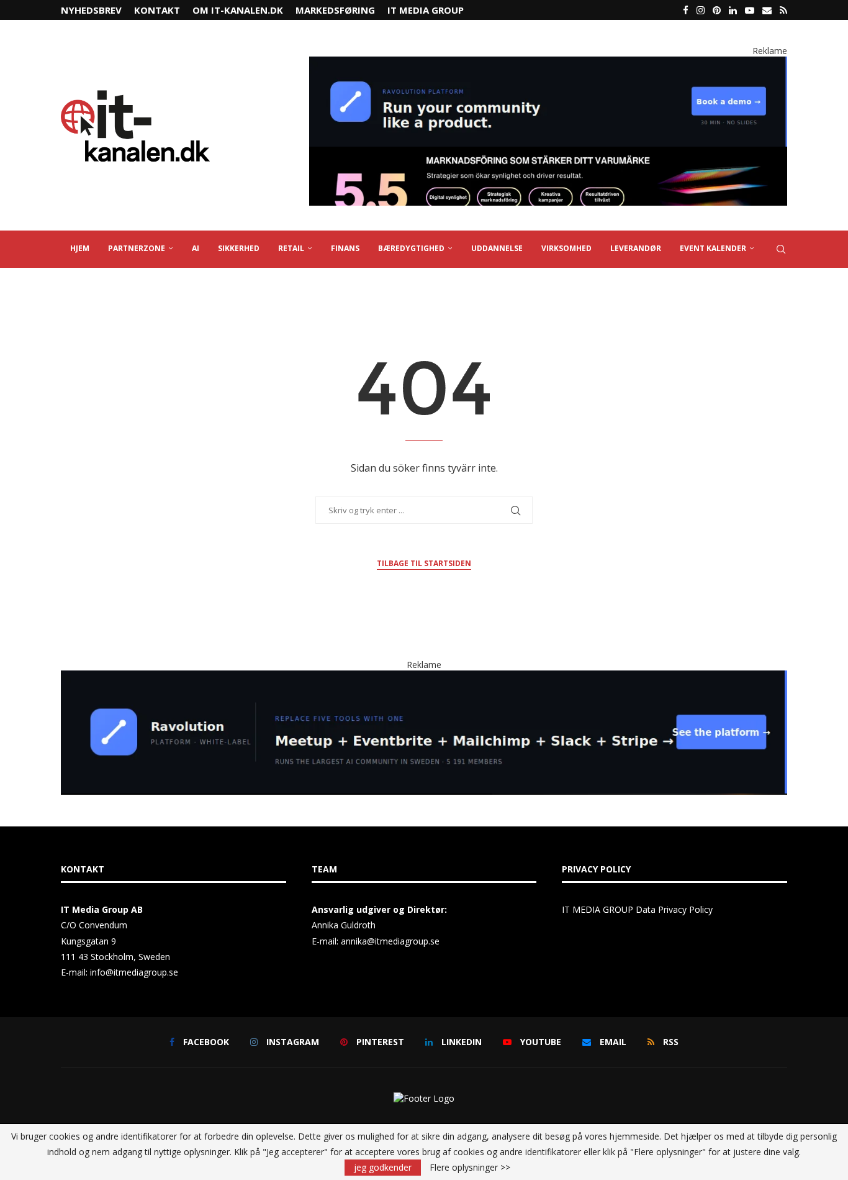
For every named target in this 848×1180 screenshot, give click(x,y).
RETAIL (291, 248)
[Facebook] (685, 10)
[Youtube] (749, 10)
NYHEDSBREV (91, 10)
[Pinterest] (717, 10)
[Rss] (783, 10)
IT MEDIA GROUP (425, 10)
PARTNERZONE (136, 248)
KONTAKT (157, 10)
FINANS (345, 248)
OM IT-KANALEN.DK (237, 10)
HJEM (79, 248)
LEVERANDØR (635, 248)
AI (195, 248)
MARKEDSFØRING (335, 10)
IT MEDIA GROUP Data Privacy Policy (637, 909)
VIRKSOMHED (566, 248)
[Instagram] (701, 10)
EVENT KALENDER (713, 248)
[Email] (767, 10)
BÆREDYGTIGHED (411, 248)
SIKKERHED (238, 248)
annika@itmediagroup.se (390, 941)
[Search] (781, 249)
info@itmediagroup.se (134, 972)
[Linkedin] (733, 10)
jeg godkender (383, 1167)
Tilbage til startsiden (424, 563)
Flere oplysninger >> (470, 1167)
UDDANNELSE (497, 248)
